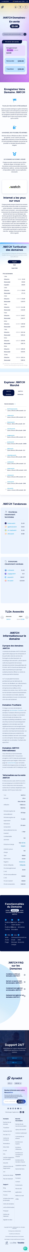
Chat (15, 1062)
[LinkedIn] (13, 1108)
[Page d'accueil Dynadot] (2, 7)
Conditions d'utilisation (14, 1233)
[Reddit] (21, 1108)
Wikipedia (22, 865)
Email (15, 1058)
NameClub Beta (19, 1169)
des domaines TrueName (17, 710)
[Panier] (20, 7)
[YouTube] (18, 1108)
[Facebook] (8, 1108)
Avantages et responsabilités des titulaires (14, 1239)
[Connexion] (15, 7)
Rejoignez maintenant (21, 1101)
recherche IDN (11, 763)
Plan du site (18, 1188)
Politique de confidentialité (14, 1231)
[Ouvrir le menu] (26, 7)
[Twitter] (15, 1108)
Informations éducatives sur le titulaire (14, 1236)
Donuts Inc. (22, 862)
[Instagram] (10, 1108)
